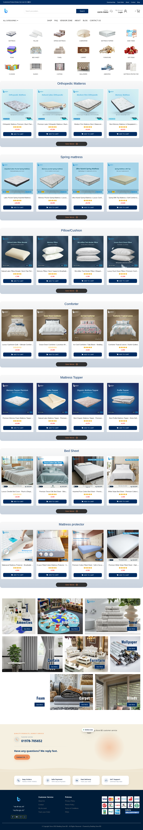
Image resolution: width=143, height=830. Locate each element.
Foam (12, 57)
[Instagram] (20, 817)
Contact (41, 804)
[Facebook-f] (12, 817)
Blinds (35, 74)
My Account (119, 10)
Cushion (12, 74)
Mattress (12, 41)
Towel (59, 57)
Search (82, 11)
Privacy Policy (70, 801)
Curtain (59, 74)
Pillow (35, 41)
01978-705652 (31, 741)
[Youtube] (16, 817)
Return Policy (69, 804)
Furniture (107, 57)
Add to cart (18, 134)
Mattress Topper (107, 41)
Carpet (83, 57)
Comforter (83, 41)
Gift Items (131, 57)
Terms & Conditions (72, 808)
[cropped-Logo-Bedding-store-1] (6, 11)
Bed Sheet (35, 57)
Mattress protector (131, 74)
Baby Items (131, 41)
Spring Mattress (60, 41)
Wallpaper (83, 74)
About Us (41, 801)
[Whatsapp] (24, 817)
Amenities (107, 74)
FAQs (67, 812)
